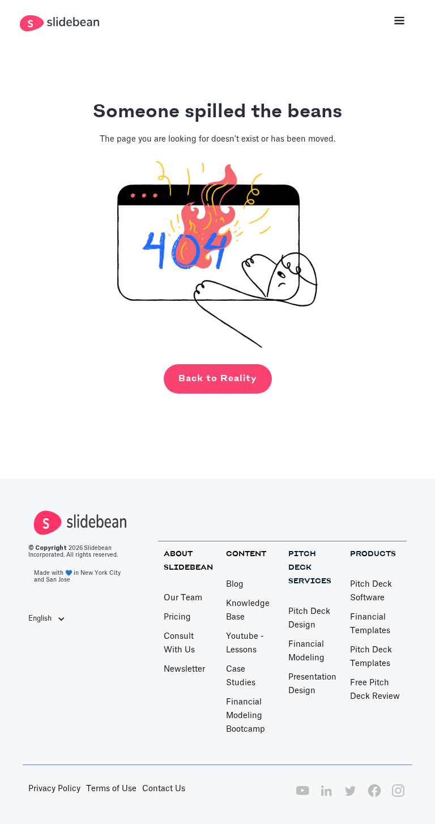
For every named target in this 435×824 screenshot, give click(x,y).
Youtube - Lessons (245, 643)
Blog (235, 584)
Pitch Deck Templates (371, 657)
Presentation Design (312, 684)
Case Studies (240, 676)
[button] (399, 22)
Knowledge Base (248, 610)
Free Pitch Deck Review (375, 690)
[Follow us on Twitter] (350, 797)
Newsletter (184, 669)
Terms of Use (111, 789)
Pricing (177, 617)
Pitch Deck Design (309, 618)
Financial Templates (370, 624)
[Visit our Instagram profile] (398, 797)
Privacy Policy (54, 789)
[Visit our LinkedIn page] (326, 797)
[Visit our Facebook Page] (374, 797)
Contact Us (163, 789)
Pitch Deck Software (371, 591)
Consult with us (179, 643)
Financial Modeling (306, 651)
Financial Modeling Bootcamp (245, 715)
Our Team (183, 598)
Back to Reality (217, 378)
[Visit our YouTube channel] (302, 797)
